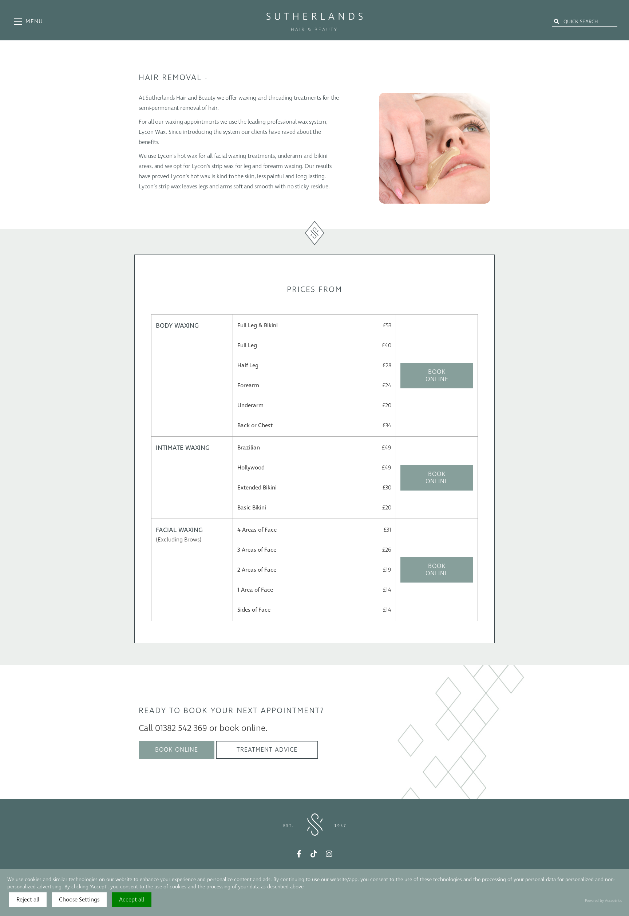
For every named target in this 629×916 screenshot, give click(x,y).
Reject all (27, 900)
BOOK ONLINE (176, 749)
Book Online (437, 376)
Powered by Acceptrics (603, 900)
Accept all (131, 900)
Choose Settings (79, 900)
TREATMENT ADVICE (267, 749)
